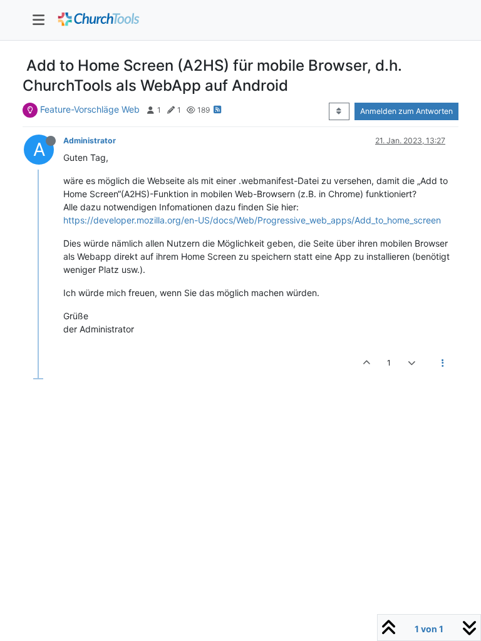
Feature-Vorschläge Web (90, 109)
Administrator (89, 140)
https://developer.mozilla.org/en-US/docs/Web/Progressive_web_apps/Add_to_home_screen (252, 220)
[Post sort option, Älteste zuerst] (339, 111)
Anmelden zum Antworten (406, 111)
